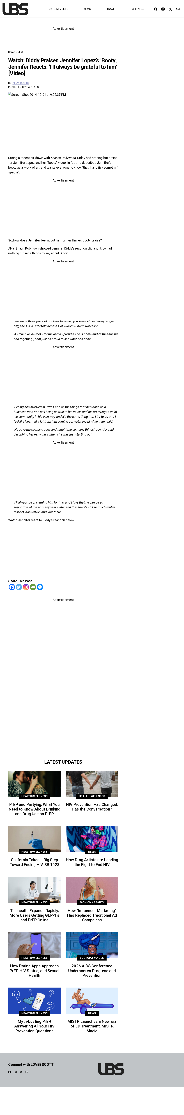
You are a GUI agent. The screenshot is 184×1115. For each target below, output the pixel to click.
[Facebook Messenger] (40, 587)
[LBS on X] (170, 9)
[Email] (33, 587)
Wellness (138, 9)
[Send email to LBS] (178, 9)
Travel (111, 9)
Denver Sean (21, 83)
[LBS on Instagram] (163, 9)
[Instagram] (26, 587)
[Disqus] (63, 707)
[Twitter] (19, 587)
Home (11, 52)
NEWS (21, 52)
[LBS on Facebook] (155, 9)
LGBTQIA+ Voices (58, 9)
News (87, 9)
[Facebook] (12, 587)
